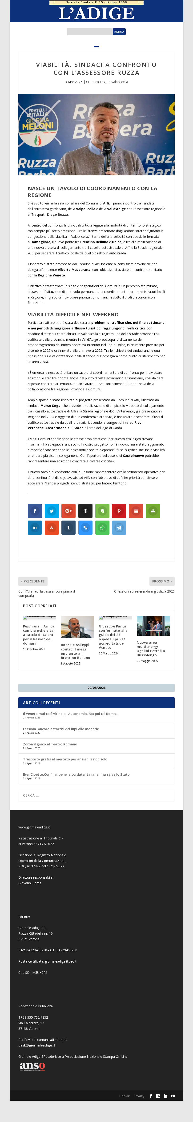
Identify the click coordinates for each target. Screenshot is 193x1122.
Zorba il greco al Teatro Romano (50, 744)
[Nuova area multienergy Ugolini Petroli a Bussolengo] (153, 626)
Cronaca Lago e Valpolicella (107, 81)
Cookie (124, 1096)
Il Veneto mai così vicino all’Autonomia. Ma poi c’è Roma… (71, 713)
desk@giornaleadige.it (36, 1045)
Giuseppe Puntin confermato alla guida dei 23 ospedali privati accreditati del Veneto (113, 637)
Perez (36, 883)
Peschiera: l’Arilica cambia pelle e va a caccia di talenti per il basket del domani (39, 635)
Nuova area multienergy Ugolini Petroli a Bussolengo (151, 648)
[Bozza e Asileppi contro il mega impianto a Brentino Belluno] (77, 627)
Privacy (138, 1096)
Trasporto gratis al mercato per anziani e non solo (65, 759)
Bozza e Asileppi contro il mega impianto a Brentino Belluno (75, 651)
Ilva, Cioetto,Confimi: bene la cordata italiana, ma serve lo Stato (76, 774)
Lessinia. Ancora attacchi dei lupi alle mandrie (61, 729)
